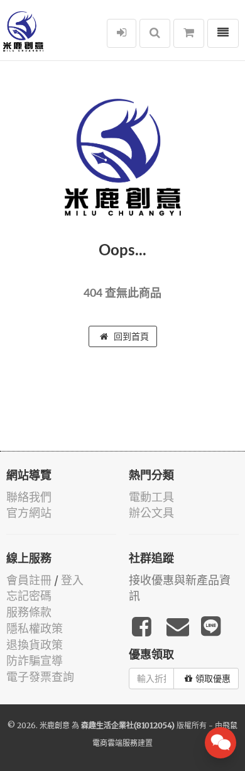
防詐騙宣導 (34, 660)
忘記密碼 (29, 596)
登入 (72, 580)
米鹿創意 (55, 725)
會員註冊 (29, 580)
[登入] (121, 33)
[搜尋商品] (154, 33)
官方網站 (29, 513)
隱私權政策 (34, 628)
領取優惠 (213, 678)
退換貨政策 (34, 645)
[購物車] (188, 33)
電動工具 (151, 497)
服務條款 (29, 612)
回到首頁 (130, 336)
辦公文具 (151, 513)
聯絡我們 (29, 497)
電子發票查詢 (40, 677)
